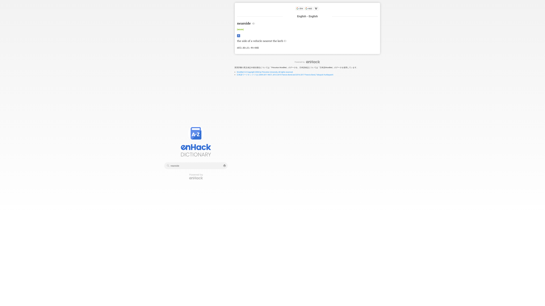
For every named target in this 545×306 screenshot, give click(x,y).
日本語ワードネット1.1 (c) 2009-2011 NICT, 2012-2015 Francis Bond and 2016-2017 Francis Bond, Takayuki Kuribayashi (285, 75)
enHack (307, 61)
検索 (310, 9)
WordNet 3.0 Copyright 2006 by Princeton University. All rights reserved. (265, 72)
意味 (301, 9)
